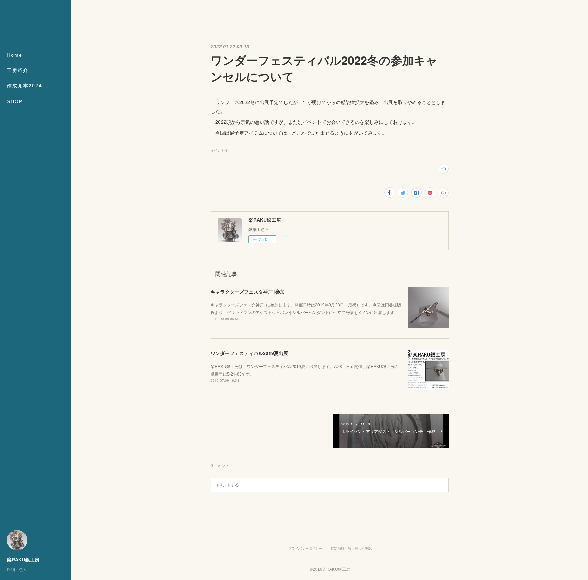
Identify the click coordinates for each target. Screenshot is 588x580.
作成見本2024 (24, 85)
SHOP (15, 101)
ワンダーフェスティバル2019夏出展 (249, 353)
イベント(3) (219, 150)
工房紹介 (18, 70)
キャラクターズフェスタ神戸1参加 (248, 291)
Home (14, 55)
